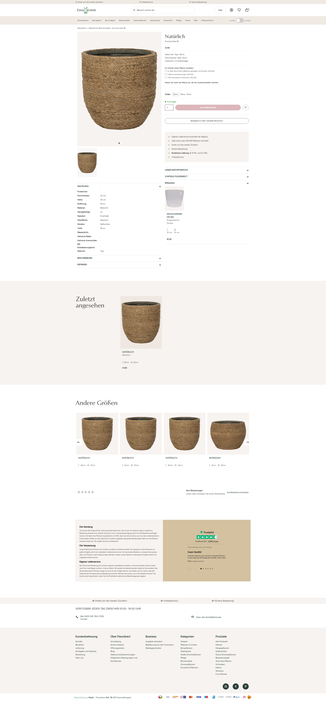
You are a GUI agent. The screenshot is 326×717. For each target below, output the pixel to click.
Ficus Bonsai (221, 674)
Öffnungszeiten (117, 648)
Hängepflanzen (222, 648)
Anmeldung (116, 641)
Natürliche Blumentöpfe (99, 28)
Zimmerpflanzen (188, 664)
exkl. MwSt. (247, 20)
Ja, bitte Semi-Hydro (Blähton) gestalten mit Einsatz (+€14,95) (190, 71)
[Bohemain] (228, 433)
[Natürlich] (141, 322)
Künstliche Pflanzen (189, 667)
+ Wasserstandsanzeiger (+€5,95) (180, 74)
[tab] (93, 655)
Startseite (81, 28)
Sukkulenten (221, 651)
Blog (113, 651)
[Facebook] (236, 686)
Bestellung (80, 654)
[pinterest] (246, 686)
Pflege (183, 657)
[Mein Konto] (231, 10)
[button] (119, 143)
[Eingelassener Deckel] (174, 198)
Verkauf (184, 641)
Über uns (80, 657)
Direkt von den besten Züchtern (90, 2)
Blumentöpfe (186, 661)
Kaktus (219, 667)
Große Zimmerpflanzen (191, 654)
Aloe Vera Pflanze (223, 661)
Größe (167, 94)
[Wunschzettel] (239, 10)
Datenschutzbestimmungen (123, 654)
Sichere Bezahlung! (199, 2)
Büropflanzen (186, 648)
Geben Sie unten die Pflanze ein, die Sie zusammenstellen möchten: (192, 82)
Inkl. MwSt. (232, 20)
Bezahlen (80, 644)
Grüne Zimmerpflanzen (226, 654)
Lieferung (80, 648)
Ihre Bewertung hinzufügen (238, 492)
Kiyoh (91, 697)
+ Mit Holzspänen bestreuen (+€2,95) (181, 77)
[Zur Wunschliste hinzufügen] (246, 107)
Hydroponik (186, 651)
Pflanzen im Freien (189, 644)
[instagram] (226, 686)
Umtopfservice (147, 2)
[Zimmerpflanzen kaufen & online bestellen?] (86, 10)
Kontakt (79, 641)
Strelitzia (219, 670)
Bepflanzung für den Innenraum (160, 644)
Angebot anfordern (154, 641)
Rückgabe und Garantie (86, 651)
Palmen (219, 644)
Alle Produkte (222, 641)
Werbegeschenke (153, 648)
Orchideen (220, 664)
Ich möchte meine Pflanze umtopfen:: (179, 68)
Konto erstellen (117, 644)
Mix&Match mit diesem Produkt (207, 120)
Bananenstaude (222, 657)
